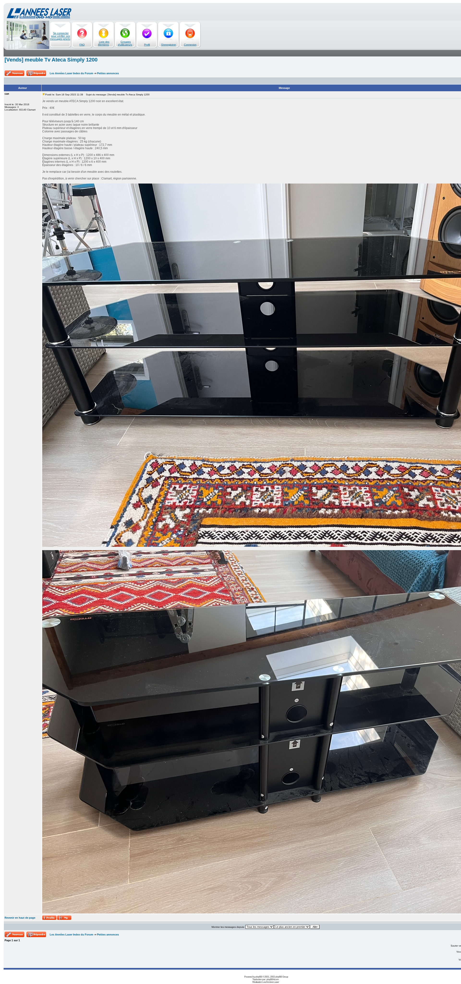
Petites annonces (108, 73)
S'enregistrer (168, 44)
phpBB (258, 976)
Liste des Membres (103, 43)
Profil (147, 44)
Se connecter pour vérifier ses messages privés (60, 36)
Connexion (190, 44)
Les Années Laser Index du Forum (71, 73)
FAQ (82, 44)
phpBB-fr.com (273, 979)
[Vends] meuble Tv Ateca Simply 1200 (51, 60)
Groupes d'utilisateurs (125, 43)
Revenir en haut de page (20, 917)
